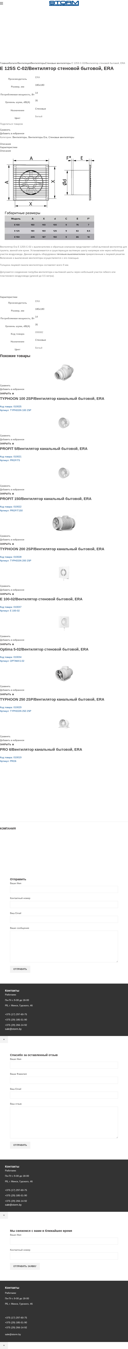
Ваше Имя (15, 883)
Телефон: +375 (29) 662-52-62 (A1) (24, 786)
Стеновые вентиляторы (58, 63)
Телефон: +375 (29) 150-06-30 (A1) (24, 791)
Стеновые (40, 108)
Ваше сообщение (19, 928)
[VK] (9, 127)
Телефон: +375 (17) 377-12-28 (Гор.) (25, 805)
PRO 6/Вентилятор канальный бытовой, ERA (41, 749)
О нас (3, 842)
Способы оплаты (9, 861)
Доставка (5, 858)
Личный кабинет (9, 852)
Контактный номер (20, 898)
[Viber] (13, 127)
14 (36, 92)
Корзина (4, 855)
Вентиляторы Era (37, 137)
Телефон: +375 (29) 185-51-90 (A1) (24, 795)
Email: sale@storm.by (16, 814)
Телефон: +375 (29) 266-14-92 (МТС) (25, 800)
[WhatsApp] (7, 127)
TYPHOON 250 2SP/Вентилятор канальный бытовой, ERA (52, 699)
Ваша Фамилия (18, 1074)
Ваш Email (15, 913)
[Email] (3, 127)
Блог (2, 845)
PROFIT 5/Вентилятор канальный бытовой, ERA (44, 449)
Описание (5, 144)
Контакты (5, 848)
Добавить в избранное (12, 133)
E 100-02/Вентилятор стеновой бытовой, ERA (41, 599)
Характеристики (8, 147)
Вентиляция (24, 63)
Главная (4, 63)
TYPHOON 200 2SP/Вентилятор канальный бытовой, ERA (52, 549)
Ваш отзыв (16, 1103)
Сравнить (5, 129)
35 (36, 100)
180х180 (39, 85)
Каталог (13, 63)
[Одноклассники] (5, 127)
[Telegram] (11, 127)
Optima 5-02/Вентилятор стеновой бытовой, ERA (44, 649)
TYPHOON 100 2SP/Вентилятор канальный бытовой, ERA (52, 398)
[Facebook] (1, 127)
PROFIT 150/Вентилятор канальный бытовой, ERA (46, 499)
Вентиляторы (38, 63)
